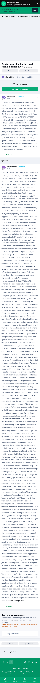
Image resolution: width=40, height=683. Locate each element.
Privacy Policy (16, 668)
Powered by (20, 674)
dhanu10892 (9, 77)
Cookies (25, 668)
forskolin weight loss (16, 601)
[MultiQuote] (3, 155)
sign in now (15, 620)
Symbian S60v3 (27, 77)
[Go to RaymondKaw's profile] (4, 167)
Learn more (4, 4)
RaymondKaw (12, 167)
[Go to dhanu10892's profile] (3, 77)
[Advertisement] (20, 39)
